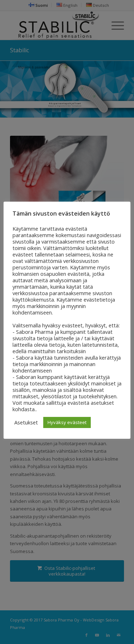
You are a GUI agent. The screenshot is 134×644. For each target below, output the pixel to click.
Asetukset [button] (26, 422)
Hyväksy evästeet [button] (67, 422)
